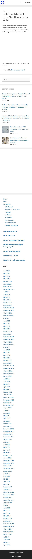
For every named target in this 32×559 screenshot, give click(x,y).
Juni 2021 (6, 413)
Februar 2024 (7, 331)
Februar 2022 (7, 392)
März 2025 (6, 300)
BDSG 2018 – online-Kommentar (14, 260)
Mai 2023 (6, 352)
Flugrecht (8, 212)
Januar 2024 (7, 334)
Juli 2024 (6, 318)
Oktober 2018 (7, 497)
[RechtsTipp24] (2, 2)
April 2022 (6, 387)
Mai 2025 (6, 297)
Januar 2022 (7, 395)
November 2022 (8, 368)
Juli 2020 (6, 442)
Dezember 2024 (8, 308)
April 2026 (6, 276)
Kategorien (6, 204)
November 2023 (8, 339)
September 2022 (8, 374)
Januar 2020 (7, 458)
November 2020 (8, 431)
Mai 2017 (6, 542)
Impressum (12, 552)
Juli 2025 (6, 292)
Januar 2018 (7, 521)
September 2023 (8, 344)
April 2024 (6, 326)
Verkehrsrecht (9, 220)
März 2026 (6, 279)
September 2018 (8, 500)
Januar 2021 (7, 426)
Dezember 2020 (8, 429)
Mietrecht (8, 215)
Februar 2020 (7, 455)
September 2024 (8, 316)
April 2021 (6, 418)
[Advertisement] (16, 48)
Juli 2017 (6, 537)
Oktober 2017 (7, 529)
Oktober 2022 (7, 371)
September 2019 (8, 468)
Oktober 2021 (7, 402)
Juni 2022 (6, 381)
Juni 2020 (6, 445)
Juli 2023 (6, 347)
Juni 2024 (6, 321)
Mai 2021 (6, 416)
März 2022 (6, 389)
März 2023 (6, 358)
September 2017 (8, 532)
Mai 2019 (6, 479)
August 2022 (7, 376)
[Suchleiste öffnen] (20, 2)
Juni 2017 (6, 539)
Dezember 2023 (8, 337)
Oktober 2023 (7, 342)
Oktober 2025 (7, 287)
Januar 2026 (7, 284)
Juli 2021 (6, 410)
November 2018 (8, 495)
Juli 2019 (6, 474)
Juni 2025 (6, 294)
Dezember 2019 (8, 460)
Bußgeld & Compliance (12, 209)
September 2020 (8, 437)
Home (5, 199)
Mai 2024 (6, 323)
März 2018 (6, 516)
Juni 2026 (6, 271)
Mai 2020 (6, 447)
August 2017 (7, 534)
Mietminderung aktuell (18, 70)
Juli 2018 (6, 505)
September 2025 (8, 289)
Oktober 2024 (7, 313)
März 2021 (6, 421)
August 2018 (7, 503)
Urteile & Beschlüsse (11, 225)
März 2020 (6, 453)
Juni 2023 (6, 350)
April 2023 (6, 355)
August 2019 (7, 471)
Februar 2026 (7, 281)
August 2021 (7, 408)
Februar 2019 (7, 487)
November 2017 (8, 526)
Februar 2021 (7, 424)
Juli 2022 (6, 379)
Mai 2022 (6, 384)
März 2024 (6, 329)
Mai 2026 (6, 273)
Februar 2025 (7, 302)
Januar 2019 (7, 489)
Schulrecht (8, 217)
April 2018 (6, 513)
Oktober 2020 (7, 434)
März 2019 (6, 484)
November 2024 (8, 310)
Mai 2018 (6, 510)
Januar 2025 (7, 305)
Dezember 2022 (8, 366)
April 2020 (6, 450)
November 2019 (8, 463)
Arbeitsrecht (9, 207)
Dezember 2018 (8, 492)
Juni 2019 (6, 476)
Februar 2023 (7, 360)
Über (4, 201)
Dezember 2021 (8, 397)
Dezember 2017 (8, 524)
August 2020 (7, 439)
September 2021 (8, 405)
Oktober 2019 (7, 466)
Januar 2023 (7, 363)
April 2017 (6, 545)
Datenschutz (19, 552)
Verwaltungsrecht (10, 223)
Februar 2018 (7, 518)
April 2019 (6, 481)
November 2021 (8, 400)
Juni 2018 (6, 508)
